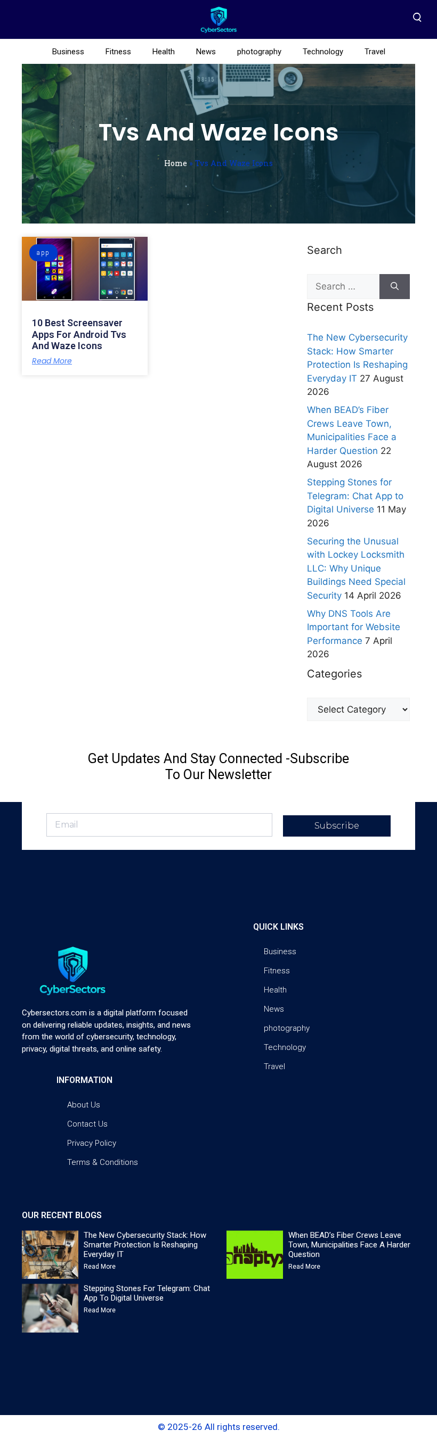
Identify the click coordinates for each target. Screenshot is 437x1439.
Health (163, 51)
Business (68, 51)
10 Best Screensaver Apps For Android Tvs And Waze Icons (79, 334)
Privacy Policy (91, 1143)
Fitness (118, 51)
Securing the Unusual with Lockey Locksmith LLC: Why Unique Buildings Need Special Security (356, 568)
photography (259, 51)
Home (175, 163)
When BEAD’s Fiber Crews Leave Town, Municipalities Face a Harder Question (349, 1244)
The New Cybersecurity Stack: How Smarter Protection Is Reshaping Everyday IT (145, 1244)
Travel (375, 51)
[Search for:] (343, 287)
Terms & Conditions (102, 1162)
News (206, 51)
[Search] (394, 287)
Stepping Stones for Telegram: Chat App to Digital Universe (355, 496)
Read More (52, 361)
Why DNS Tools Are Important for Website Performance (353, 627)
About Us (83, 1105)
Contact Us (87, 1124)
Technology (323, 51)
